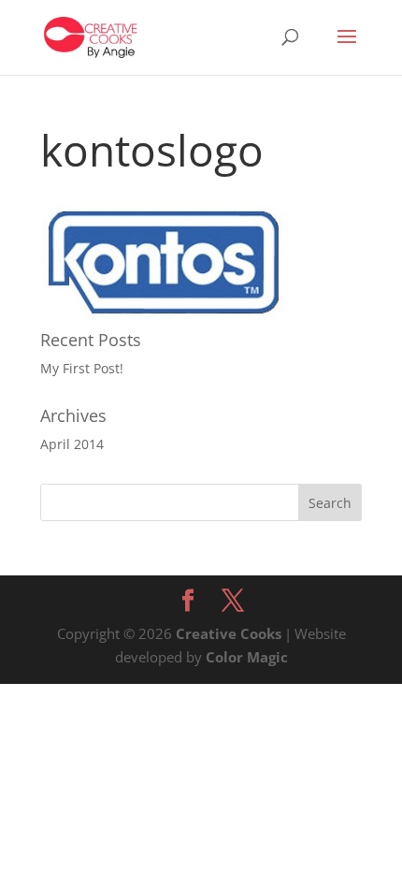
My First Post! (81, 368)
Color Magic (247, 656)
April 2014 (72, 444)
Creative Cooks (228, 633)
